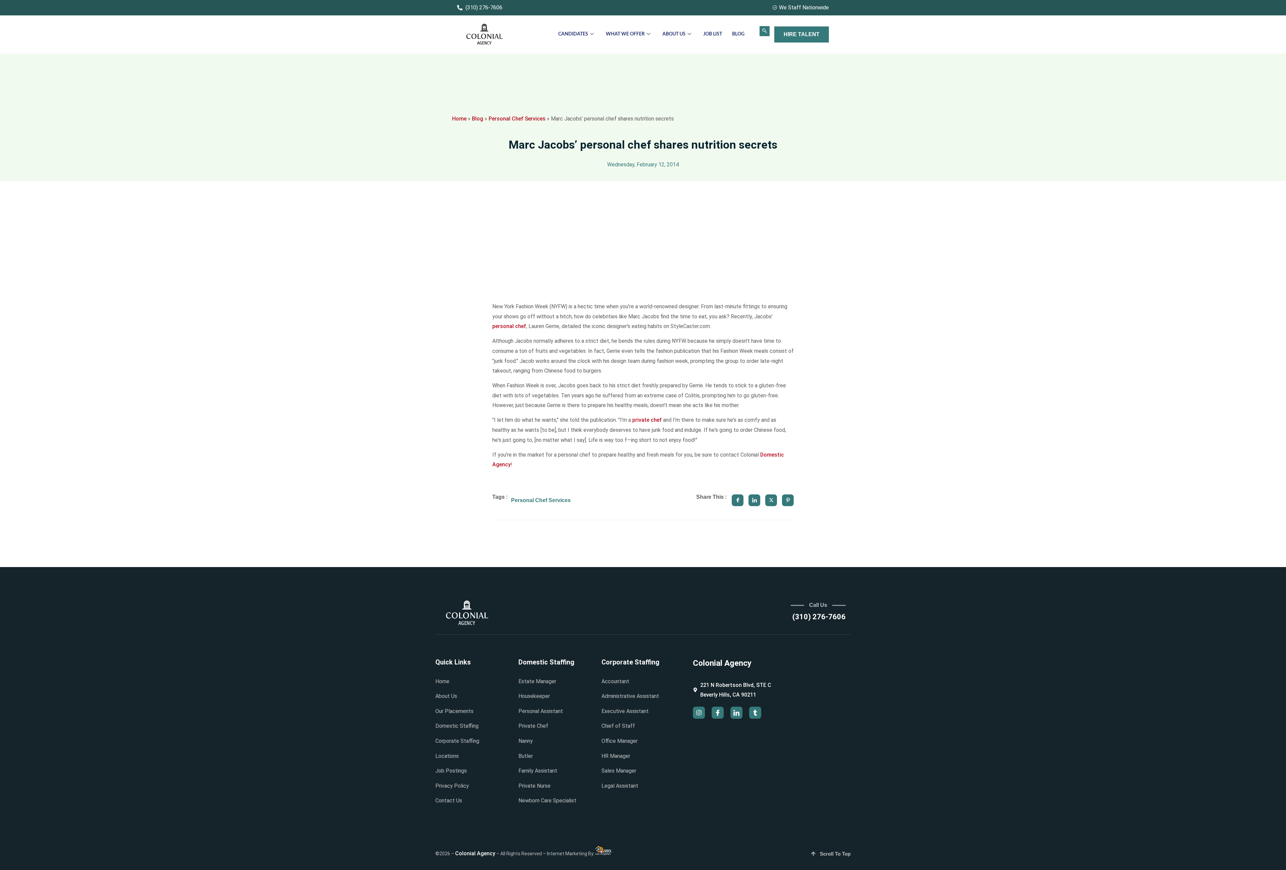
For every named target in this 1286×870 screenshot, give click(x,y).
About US (674, 34)
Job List (712, 34)
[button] (765, 31)
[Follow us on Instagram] (699, 713)
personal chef (509, 326)
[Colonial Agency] (484, 35)
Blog (738, 34)
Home (459, 118)
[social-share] (737, 500)
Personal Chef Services (517, 118)
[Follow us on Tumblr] (755, 713)
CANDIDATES (573, 34)
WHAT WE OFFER (625, 34)
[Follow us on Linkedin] (736, 713)
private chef (647, 420)
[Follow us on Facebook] (718, 713)
